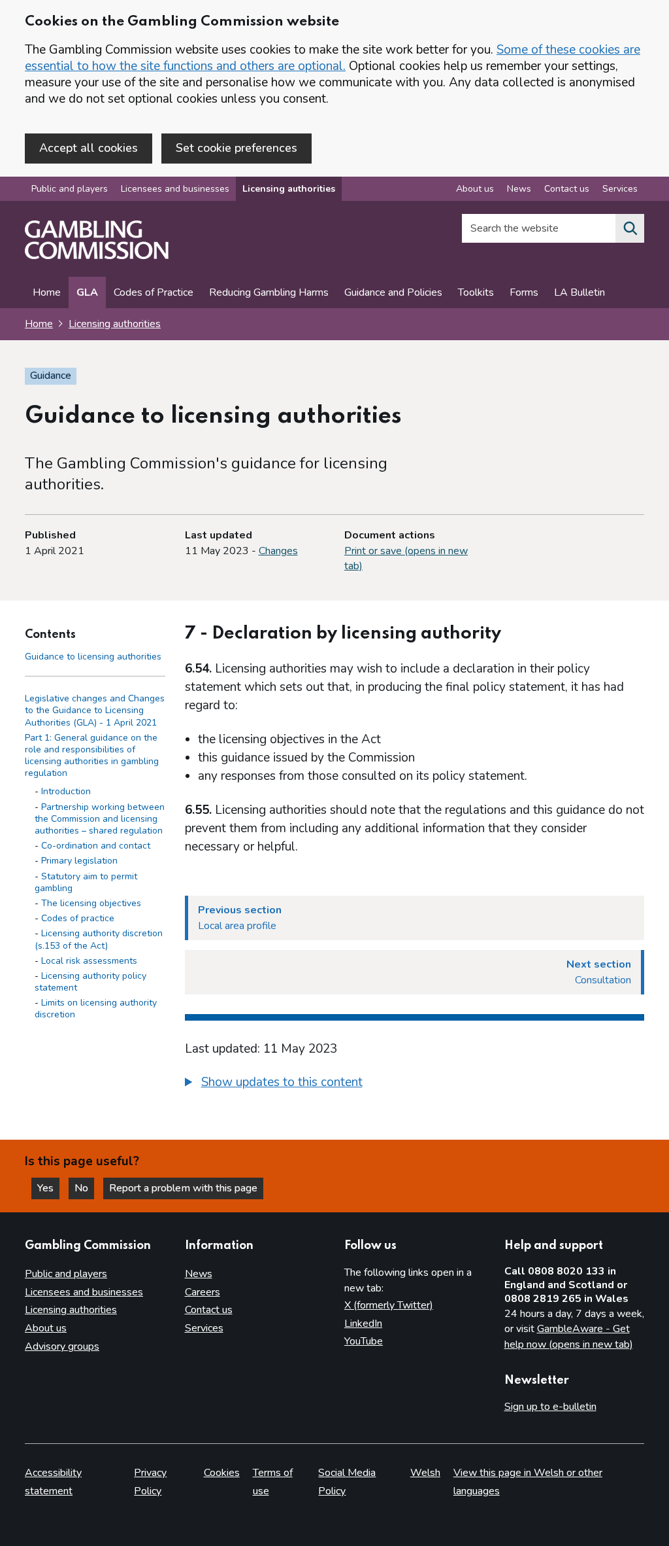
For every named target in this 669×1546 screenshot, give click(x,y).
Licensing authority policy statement (90, 982)
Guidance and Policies (393, 292)
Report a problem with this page (183, 1188)
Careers (202, 1292)
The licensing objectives (91, 903)
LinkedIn (363, 1323)
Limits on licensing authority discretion (96, 1008)
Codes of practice (77, 918)
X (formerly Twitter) (388, 1305)
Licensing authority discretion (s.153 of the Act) (99, 939)
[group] (415, 1084)
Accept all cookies (88, 148)
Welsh (425, 1473)
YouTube (363, 1341)
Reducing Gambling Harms (269, 292)
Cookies (222, 1473)
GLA (87, 292)
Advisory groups (62, 1346)
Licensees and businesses (175, 189)
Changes (278, 551)
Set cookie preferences (236, 148)
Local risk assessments (89, 961)
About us (475, 189)
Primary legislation (79, 860)
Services (620, 189)
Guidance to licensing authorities (93, 656)
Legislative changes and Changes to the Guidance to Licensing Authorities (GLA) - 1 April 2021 (95, 710)
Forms (524, 292)
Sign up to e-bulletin (550, 1406)
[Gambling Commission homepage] (97, 256)
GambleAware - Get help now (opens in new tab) (568, 1337)
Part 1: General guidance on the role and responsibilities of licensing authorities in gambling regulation (92, 755)
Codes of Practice (153, 292)
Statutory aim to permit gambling (86, 882)
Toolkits (476, 292)
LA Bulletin (579, 292)
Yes (48, 1188)
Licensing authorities (288, 189)
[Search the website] (629, 228)
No (84, 1188)
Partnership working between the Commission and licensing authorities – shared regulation (100, 819)
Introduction (66, 791)
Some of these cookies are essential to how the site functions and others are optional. (332, 58)
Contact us (566, 189)
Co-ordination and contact (95, 845)
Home (47, 292)
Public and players (69, 189)
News (519, 189)
